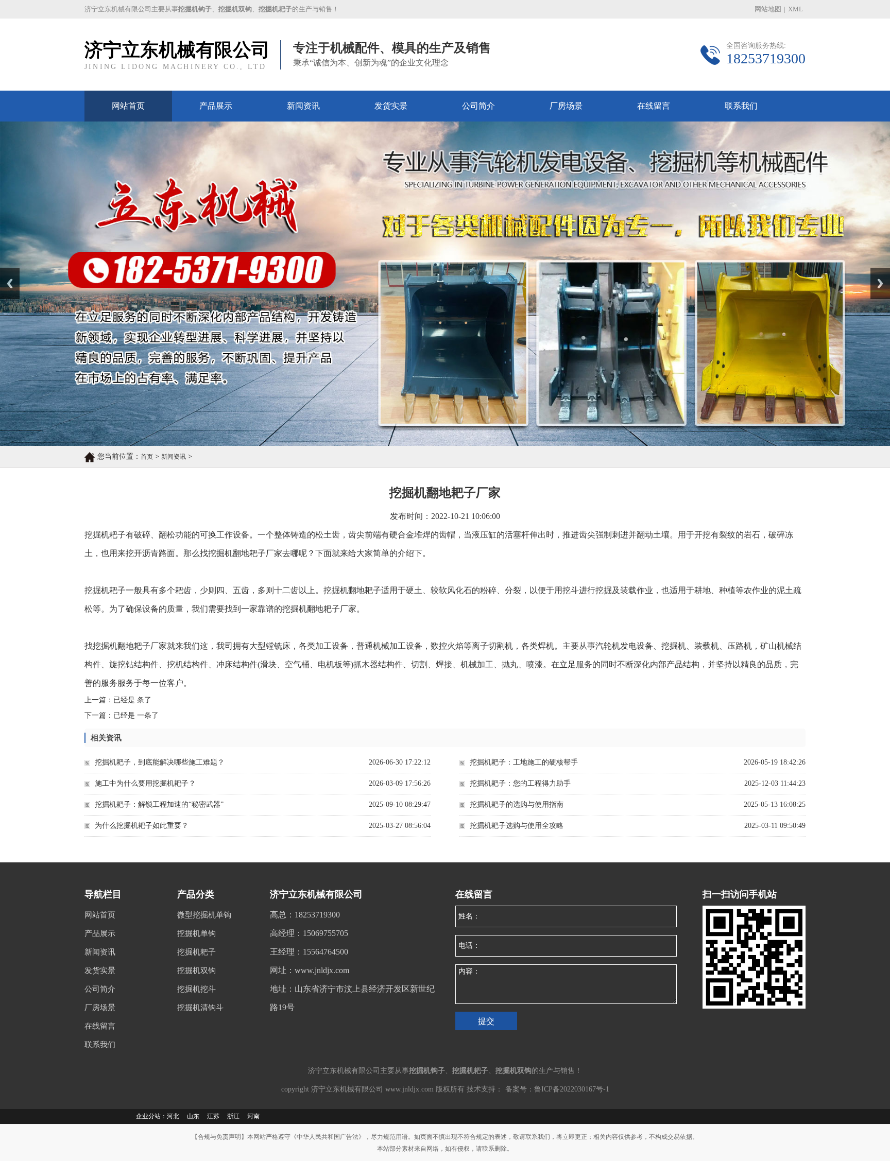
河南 (253, 1116)
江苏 (213, 1116)
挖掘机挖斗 (196, 989)
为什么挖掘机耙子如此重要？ (142, 825)
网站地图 (768, 9)
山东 (193, 1116)
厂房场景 (566, 105)
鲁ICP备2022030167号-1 (571, 1089)
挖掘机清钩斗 (200, 1007)
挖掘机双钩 (196, 970)
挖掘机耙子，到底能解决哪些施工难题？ (160, 762)
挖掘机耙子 (196, 952)
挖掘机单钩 (196, 933)
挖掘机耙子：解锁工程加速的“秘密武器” (159, 804)
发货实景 (390, 105)
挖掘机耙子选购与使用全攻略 (516, 825)
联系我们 (741, 105)
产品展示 (215, 105)
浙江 (233, 1116)
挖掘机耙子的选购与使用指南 (516, 804)
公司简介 (478, 105)
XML (795, 9)
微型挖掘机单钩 (204, 915)
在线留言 (653, 105)
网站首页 (128, 105)
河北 (173, 1116)
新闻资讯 (303, 105)
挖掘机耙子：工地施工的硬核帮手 (524, 762)
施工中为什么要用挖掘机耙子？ (145, 783)
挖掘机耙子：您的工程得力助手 (520, 783)
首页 (147, 456)
